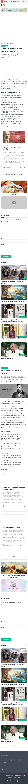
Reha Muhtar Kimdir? (7, 358)
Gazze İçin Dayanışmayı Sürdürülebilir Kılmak (13, 282)
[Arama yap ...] (26, 5)
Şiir (21, 174)
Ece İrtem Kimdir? (7, 1)
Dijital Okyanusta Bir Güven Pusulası (12, 301)
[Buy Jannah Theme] (14, 10)
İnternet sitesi (4, 250)
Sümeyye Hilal (5, 60)
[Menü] (1, 5)
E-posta (3, 244)
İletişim (2, 769)
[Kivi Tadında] (8, 5)
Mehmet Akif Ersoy (12, 174)
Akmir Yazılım (23, 775)
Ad (2, 238)
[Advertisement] (14, 28)
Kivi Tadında (17, 775)
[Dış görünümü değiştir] (24, 5)
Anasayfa (4, 43)
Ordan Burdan (10, 43)
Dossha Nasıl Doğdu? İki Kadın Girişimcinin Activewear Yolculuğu (12, 320)
